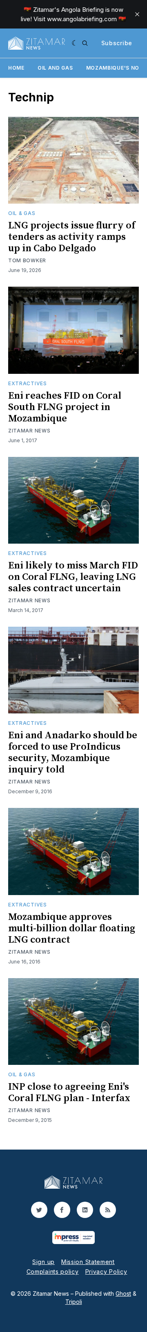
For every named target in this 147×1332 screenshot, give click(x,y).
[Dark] (74, 43)
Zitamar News (29, 431)
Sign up (43, 1261)
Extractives (27, 383)
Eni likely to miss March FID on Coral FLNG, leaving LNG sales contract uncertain (73, 577)
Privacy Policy (106, 1271)
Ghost (123, 1293)
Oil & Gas (21, 213)
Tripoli (73, 1301)
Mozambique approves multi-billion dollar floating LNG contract (71, 928)
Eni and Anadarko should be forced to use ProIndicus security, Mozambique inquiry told (72, 752)
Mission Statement (88, 1261)
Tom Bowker (27, 260)
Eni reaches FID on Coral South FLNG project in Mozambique (64, 407)
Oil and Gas (55, 68)
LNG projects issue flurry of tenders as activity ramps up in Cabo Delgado (71, 237)
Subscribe (116, 42)
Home (16, 68)
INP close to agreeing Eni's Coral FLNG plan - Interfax (69, 1092)
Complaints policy (53, 1271)
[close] (137, 14)
